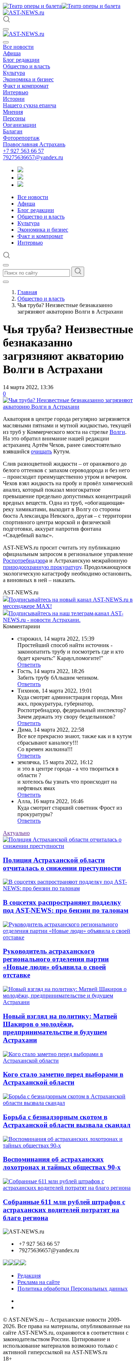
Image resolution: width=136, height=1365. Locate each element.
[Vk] (20, 185)
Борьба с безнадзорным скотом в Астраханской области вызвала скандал (67, 1121)
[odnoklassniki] (20, 178)
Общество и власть (26, 66)
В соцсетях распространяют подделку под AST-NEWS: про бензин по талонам (65, 906)
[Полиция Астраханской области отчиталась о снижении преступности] (68, 846)
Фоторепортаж (21, 138)
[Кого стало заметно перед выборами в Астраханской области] (68, 1061)
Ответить (29, 665)
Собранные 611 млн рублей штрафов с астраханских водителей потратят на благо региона (64, 1210)
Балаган (12, 131)
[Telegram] (20, 170)
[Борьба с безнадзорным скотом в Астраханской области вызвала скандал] (68, 1103)
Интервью (15, 92)
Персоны (14, 118)
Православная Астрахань (34, 144)
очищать (41, 451)
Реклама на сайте (38, 1282)
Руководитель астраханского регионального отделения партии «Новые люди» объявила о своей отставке (56, 963)
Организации (19, 125)
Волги (117, 432)
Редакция (29, 1276)
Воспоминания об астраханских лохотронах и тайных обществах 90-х (62, 1163)
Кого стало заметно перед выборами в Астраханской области (63, 1078)
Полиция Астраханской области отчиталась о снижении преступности (62, 864)
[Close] (6, 42)
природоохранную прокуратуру (42, 567)
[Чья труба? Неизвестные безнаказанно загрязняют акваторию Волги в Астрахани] (68, 407)
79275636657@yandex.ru (33, 157)
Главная (27, 292)
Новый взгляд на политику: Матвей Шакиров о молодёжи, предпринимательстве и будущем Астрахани (60, 1028)
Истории (14, 99)
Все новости (18, 47)
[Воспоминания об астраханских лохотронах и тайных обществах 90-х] (68, 1145)
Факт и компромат (26, 86)
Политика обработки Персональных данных (72, 1289)
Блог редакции (21, 60)
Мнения (13, 112)
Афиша (12, 53)
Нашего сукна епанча (29, 105)
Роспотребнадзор (24, 560)
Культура (14, 73)
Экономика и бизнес (28, 79)
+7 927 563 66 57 (23, 151)
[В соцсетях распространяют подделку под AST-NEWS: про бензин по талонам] (68, 888)
